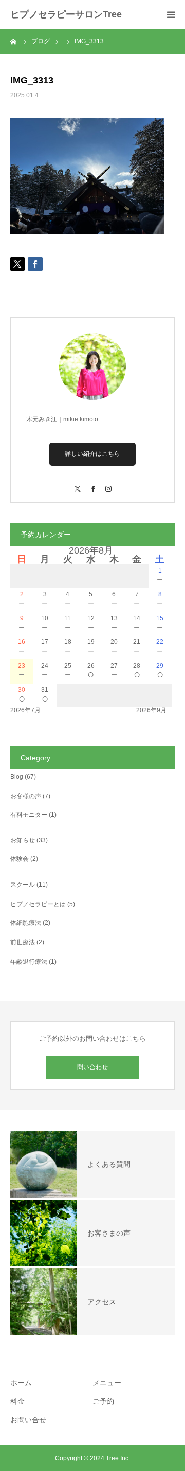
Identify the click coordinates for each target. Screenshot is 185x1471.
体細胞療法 (25, 922)
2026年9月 (151, 710)
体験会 (19, 858)
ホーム (21, 1382)
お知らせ (22, 840)
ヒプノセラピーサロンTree (66, 14)
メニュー (106, 1382)
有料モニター (28, 814)
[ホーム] (13, 41)
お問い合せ (28, 1419)
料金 (17, 1401)
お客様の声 (25, 796)
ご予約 (103, 1401)
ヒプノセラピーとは (38, 904)
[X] (77, 484)
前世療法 (22, 942)
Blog (16, 776)
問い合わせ (92, 1067)
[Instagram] (108, 484)
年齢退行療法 (28, 961)
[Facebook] (92, 484)
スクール (22, 884)
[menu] (170, 14)
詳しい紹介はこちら (92, 453)
